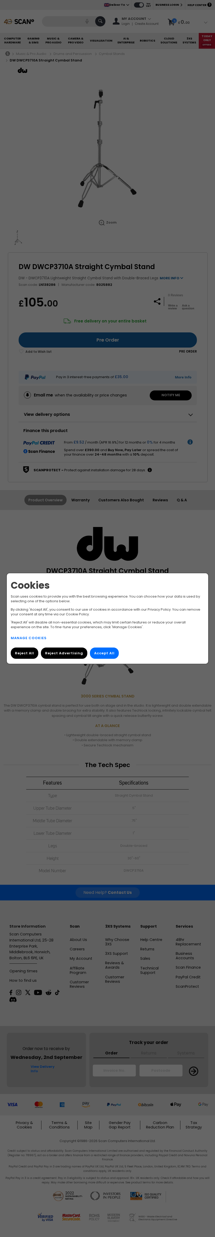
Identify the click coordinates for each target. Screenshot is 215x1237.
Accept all (104, 653)
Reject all (24, 653)
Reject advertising (64, 653)
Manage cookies (29, 637)
